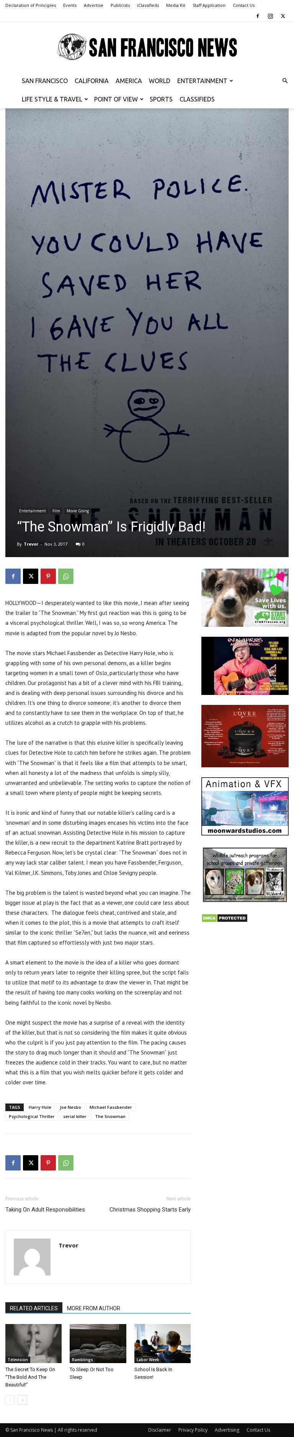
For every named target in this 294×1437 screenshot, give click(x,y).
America (129, 80)
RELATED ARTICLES (34, 1308)
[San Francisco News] (147, 47)
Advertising (227, 1430)
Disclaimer (159, 1430)
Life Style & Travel (52, 99)
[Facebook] (257, 16)
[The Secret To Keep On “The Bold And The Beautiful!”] (33, 1343)
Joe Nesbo (70, 1107)
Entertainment (202, 80)
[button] (285, 81)
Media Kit (175, 5)
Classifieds (197, 99)
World (159, 80)
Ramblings (82, 1359)
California (92, 80)
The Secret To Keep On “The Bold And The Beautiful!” (30, 1377)
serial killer (75, 1116)
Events (70, 5)
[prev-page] (10, 1400)
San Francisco (45, 80)
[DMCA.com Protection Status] (224, 920)
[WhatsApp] (66, 576)
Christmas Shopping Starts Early (150, 1209)
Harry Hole (40, 1107)
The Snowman (110, 1116)
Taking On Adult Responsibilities (45, 1209)
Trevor (31, 544)
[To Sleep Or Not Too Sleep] (98, 1343)
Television (18, 1359)
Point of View (116, 99)
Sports (161, 99)
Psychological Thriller (32, 1116)
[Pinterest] (48, 576)
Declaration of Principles (30, 5)
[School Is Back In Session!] (162, 1343)
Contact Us (244, 5)
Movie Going (78, 510)
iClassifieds (148, 5)
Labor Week (148, 1359)
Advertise (93, 5)
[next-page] (22, 1400)
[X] (283, 16)
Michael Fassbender (111, 1107)
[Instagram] (270, 16)
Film (56, 510)
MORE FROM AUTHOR (93, 1308)
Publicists (120, 5)
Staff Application (209, 5)
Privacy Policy (192, 1430)
